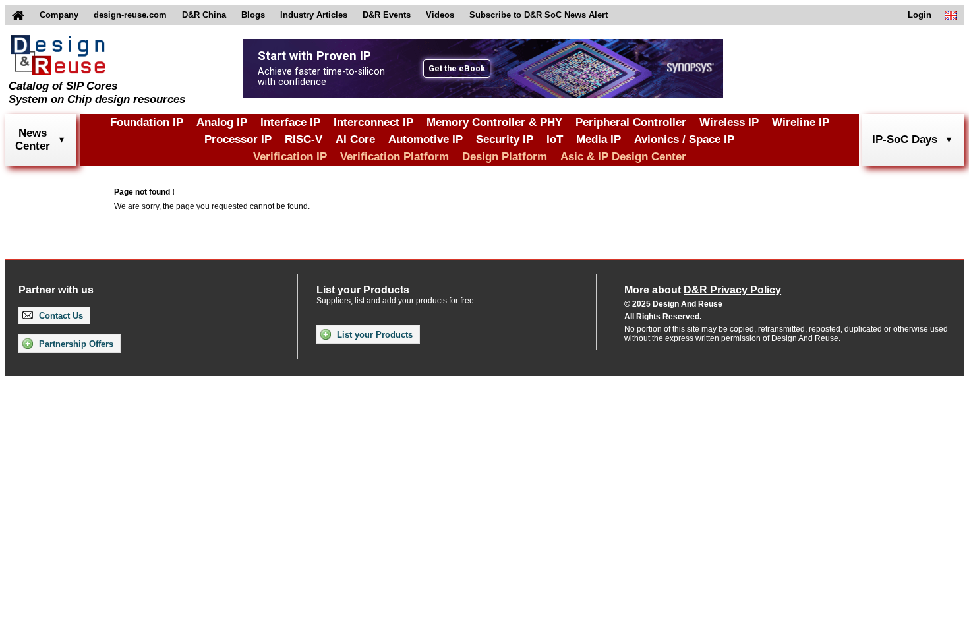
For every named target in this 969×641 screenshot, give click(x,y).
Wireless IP (729, 122)
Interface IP (290, 122)
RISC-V (303, 139)
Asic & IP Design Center (623, 156)
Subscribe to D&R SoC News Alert (538, 15)
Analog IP (221, 122)
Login (919, 15)
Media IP (598, 139)
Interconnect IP (373, 122)
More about (702, 289)
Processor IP (238, 139)
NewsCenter (32, 139)
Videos (440, 15)
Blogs (253, 15)
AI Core (355, 139)
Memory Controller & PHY (494, 122)
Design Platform (504, 156)
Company (59, 15)
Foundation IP (146, 122)
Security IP (504, 139)
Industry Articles (313, 15)
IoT (554, 139)
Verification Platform (394, 156)
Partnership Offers (74, 344)
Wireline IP (800, 122)
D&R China (204, 15)
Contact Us (59, 315)
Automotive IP (425, 139)
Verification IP (290, 156)
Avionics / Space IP (684, 139)
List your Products (373, 335)
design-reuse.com (130, 15)
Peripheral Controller (630, 122)
